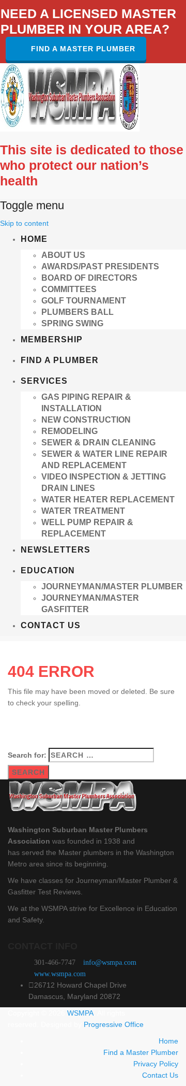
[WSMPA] (70, 97)
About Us (63, 255)
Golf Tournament (83, 300)
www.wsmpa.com (60, 974)
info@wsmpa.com (109, 962)
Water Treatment (83, 510)
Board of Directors (89, 277)
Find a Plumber (60, 360)
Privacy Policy (155, 1064)
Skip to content (24, 223)
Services (44, 381)
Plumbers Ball (77, 312)
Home (34, 239)
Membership (52, 339)
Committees (69, 289)
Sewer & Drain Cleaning (98, 442)
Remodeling (69, 431)
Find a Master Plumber (83, 49)
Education (48, 570)
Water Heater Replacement (108, 499)
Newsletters (55, 549)
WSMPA (80, 1013)
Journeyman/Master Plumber (112, 586)
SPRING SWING (72, 323)
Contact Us (51, 625)
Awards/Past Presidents (100, 266)
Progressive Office (114, 1024)
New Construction (86, 419)
